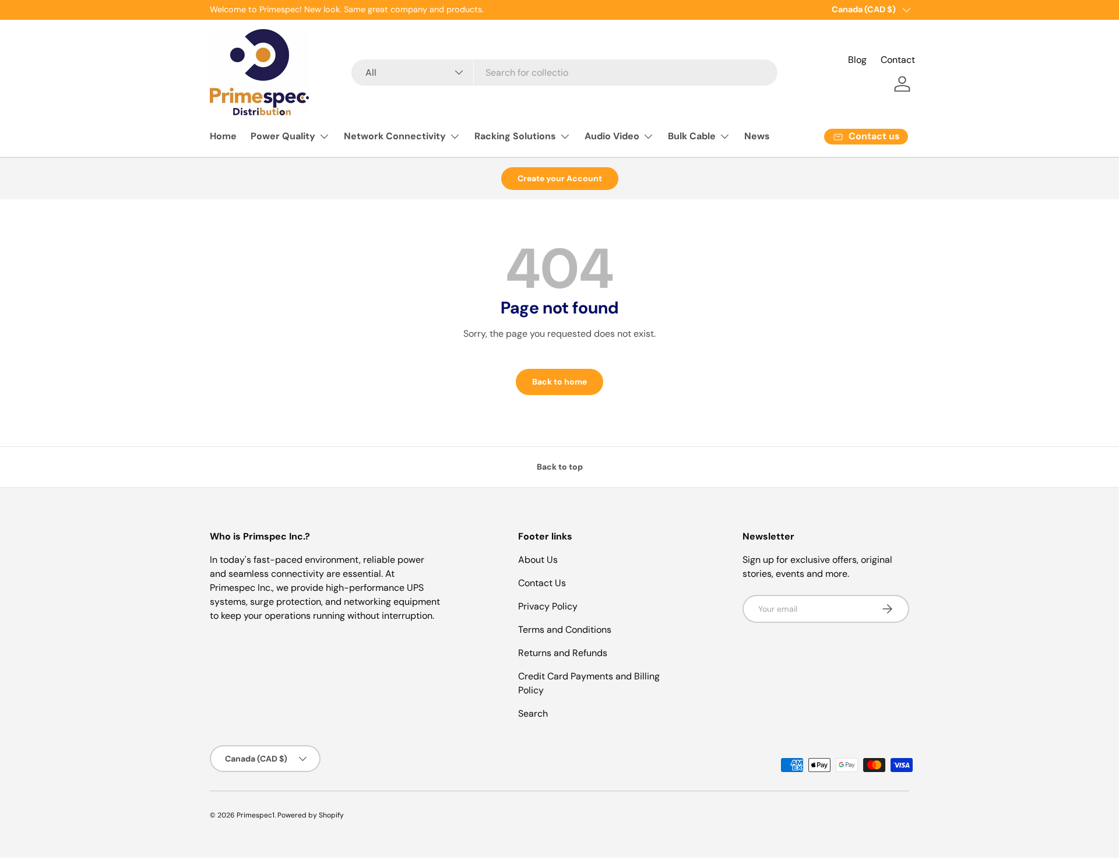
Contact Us (542, 583)
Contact (898, 60)
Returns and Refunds (562, 653)
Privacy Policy (548, 606)
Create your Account (560, 178)
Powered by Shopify (310, 815)
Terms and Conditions (564, 629)
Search (533, 713)
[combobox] (564, 72)
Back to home (559, 381)
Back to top (560, 466)
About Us (538, 560)
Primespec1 (256, 815)
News (757, 136)
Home (223, 136)
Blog (857, 60)
